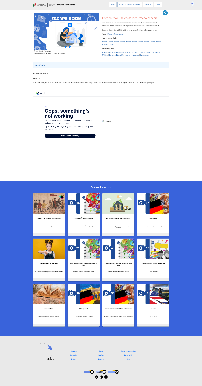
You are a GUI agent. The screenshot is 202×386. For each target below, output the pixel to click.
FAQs (128, 359)
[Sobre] (46, 352)
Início (113, 4)
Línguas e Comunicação (115, 34)
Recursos (148, 4)
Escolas (101, 351)
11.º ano (105, 44)
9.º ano (152, 41)
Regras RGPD (128, 355)
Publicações (73, 355)
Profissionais (144, 55)
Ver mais (164, 330)
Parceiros (101, 359)
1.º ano (104, 41)
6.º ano (134, 41)
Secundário (135, 55)
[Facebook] (106, 377)
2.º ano (110, 41)
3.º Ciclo (105, 55)
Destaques (74, 351)
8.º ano (146, 41)
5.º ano (128, 41)
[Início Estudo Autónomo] (44, 5)
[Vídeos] (101, 372)
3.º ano (116, 41)
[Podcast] (113, 372)
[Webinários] (89, 372)
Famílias (101, 355)
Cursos (158, 4)
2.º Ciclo (134, 52)
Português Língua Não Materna (119, 52)
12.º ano (111, 44)
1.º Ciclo (105, 52)
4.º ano (122, 41)
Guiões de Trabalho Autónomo (129, 4)
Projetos (73, 359)
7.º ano (140, 41)
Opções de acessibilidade (128, 351)
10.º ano (158, 41)
